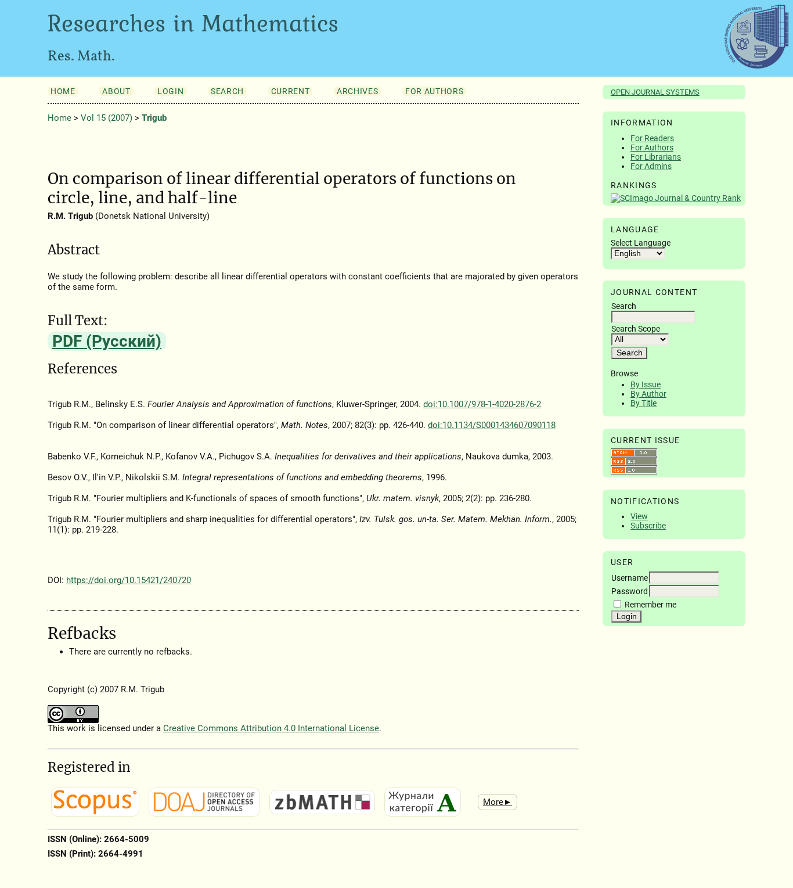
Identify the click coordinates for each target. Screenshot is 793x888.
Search (227, 91)
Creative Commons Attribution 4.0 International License (271, 728)
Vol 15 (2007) (106, 118)
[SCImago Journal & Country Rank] (676, 198)
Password (629, 591)
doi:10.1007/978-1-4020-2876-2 (482, 404)
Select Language (641, 242)
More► (497, 802)
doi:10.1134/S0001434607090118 (492, 425)
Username (629, 578)
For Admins (651, 166)
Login (170, 91)
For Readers (652, 138)
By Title (643, 403)
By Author (648, 393)
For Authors (651, 147)
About (116, 91)
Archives (357, 91)
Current (290, 91)
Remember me (650, 604)
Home (63, 91)
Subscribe (648, 525)
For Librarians (655, 156)
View (639, 516)
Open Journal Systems (655, 92)
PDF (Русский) (106, 341)
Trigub (154, 118)
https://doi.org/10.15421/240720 (128, 580)
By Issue (645, 384)
